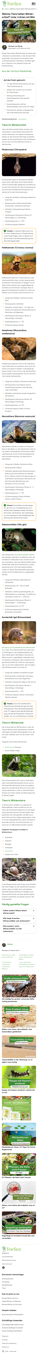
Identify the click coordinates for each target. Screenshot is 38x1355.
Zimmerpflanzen (7, 1279)
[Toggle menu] (34, 3)
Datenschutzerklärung (9, 1343)
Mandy (9, 944)
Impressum (5, 1347)
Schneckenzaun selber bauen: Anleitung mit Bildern (26, 957)
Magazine (5, 1336)
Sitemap (5, 1340)
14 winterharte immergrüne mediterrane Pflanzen (6, 965)
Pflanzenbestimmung (9, 1260)
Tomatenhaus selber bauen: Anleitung (8, 956)
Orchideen (6, 1282)
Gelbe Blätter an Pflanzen (11, 1301)
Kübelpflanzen (7, 1285)
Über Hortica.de (7, 1264)
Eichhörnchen (10, 747)
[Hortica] (11, 4)
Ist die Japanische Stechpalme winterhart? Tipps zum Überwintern (27, 964)
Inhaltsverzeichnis (14, 119)
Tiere (7, 9)
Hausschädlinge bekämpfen (12, 1331)
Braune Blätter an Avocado (12, 1304)
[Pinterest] (3, 1267)
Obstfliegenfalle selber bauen (13, 1325)
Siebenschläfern (23, 555)
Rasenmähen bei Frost (10, 1298)
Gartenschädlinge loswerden (12, 1328)
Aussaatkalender (7, 1256)
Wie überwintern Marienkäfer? (13, 1314)
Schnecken (9, 851)
